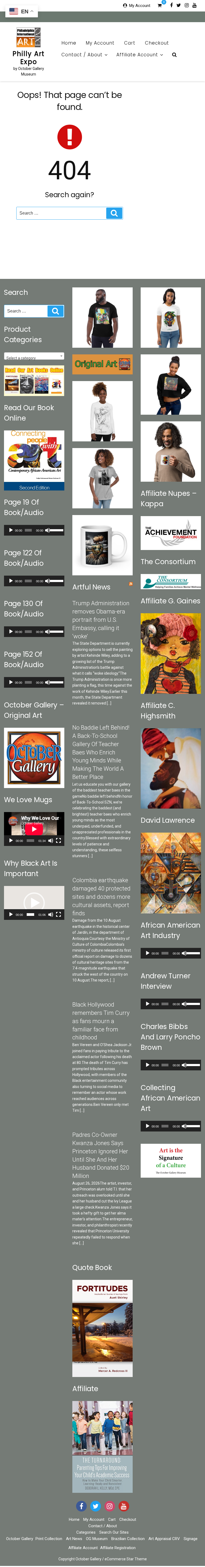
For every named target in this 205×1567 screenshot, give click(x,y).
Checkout (157, 43)
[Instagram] (187, 5)
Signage (191, 1538)
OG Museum (97, 1538)
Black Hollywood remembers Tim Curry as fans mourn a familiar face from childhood (100, 1021)
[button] (34, 903)
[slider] (56, 530)
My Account (139, 5)
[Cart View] (159, 6)
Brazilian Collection (128, 1538)
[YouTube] (124, 1506)
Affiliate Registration (118, 1547)
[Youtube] (194, 5)
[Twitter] (178, 5)
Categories (86, 1532)
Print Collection (49, 1538)
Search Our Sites (114, 1532)
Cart (129, 43)
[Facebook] (171, 5)
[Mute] (47, 530)
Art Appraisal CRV (164, 1538)
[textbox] (34, 358)
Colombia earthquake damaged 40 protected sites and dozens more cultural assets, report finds (101, 896)
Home (68, 43)
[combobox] (34, 356)
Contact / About (81, 55)
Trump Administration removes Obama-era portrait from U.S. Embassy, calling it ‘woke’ (100, 619)
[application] (34, 530)
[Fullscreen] (58, 840)
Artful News (91, 587)
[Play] (11, 530)
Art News (74, 1538)
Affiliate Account (137, 55)
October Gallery (19, 1538)
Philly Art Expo (29, 57)
